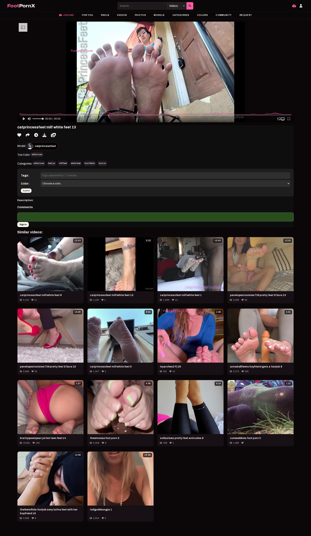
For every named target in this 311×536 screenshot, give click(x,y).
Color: (25, 183)
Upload (68, 15)
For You (87, 15)
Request (246, 15)
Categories (180, 15)
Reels (105, 15)
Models (159, 15)
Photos (140, 15)
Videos (122, 15)
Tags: (25, 175)
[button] (283, 119)
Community (224, 15)
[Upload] (294, 6)
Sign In (23, 224)
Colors (202, 15)
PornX (21, 5)
